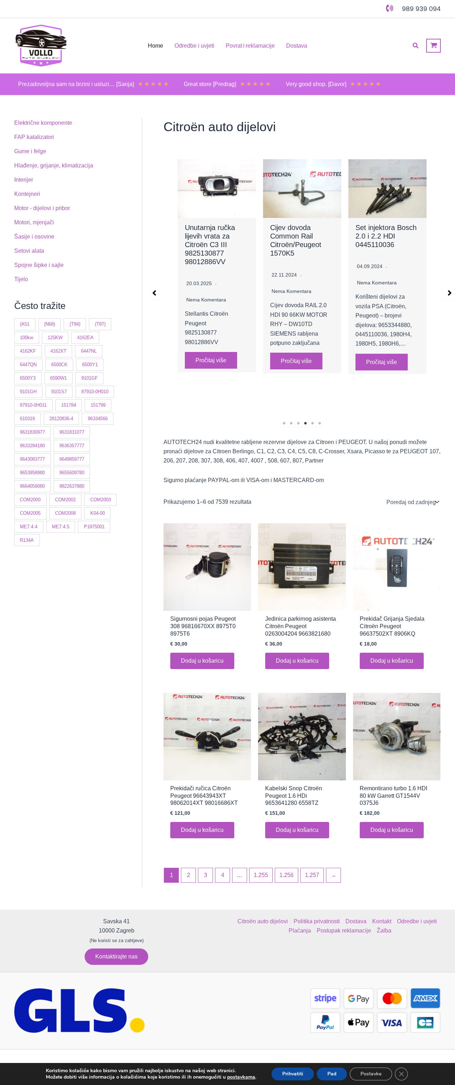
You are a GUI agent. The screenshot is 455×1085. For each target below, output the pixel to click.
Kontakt (381, 921)
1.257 (312, 875)
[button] (416, 45)
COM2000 (30, 499)
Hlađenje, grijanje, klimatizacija (53, 165)
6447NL (89, 351)
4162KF (28, 351)
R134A (27, 540)
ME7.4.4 (28, 526)
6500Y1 (90, 364)
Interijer (23, 180)
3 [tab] (298, 423)
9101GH (28, 391)
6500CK (59, 364)
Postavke (370, 1073)
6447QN (28, 364)
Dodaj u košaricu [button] (202, 661)
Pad (331, 1073)
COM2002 (65, 499)
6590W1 (58, 378)
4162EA (85, 337)
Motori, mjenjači (34, 222)
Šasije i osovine (34, 237)
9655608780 (71, 472)
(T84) (75, 324)
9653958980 (32, 472)
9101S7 (59, 391)
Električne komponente (43, 123)
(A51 (25, 324)
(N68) (49, 324)
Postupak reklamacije (344, 931)
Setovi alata (29, 251)
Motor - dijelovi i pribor (42, 208)
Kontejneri (27, 194)
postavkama (241, 1077)
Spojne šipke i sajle (39, 265)
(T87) (100, 324)
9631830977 (32, 432)
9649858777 (71, 459)
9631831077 (71, 432)
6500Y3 (28, 378)
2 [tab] (291, 423)
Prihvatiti (292, 1073)
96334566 (98, 418)
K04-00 (97, 513)
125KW (55, 337)
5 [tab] (312, 423)
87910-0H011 (33, 405)
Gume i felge (30, 151)
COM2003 (100, 499)
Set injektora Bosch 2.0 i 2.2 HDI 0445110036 (386, 236)
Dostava (356, 921)
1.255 (261, 875)
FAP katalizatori (34, 137)
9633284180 (32, 445)
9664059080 (32, 486)
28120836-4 (61, 418)
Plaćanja (300, 931)
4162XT (58, 351)
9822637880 (71, 486)
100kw (26, 337)
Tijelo (21, 279)
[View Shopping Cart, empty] (433, 46)
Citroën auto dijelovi (262, 921)
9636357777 (71, 445)
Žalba (384, 931)
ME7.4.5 (60, 526)
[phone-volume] (389, 8)
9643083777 (32, 459)
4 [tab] (305, 423)
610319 (27, 418)
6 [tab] (319, 423)
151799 (98, 405)
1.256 (286, 875)
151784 (68, 405)
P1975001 (94, 526)
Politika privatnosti (317, 921)
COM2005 (30, 513)
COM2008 (65, 513)
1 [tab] (284, 423)
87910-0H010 (94, 391)
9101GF (89, 378)
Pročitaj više (211, 360)
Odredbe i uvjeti (417, 921)
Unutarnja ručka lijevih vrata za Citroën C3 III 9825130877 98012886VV (210, 245)
